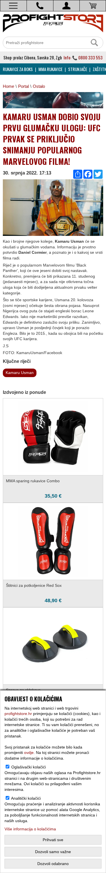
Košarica (93, 5)
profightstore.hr (18, 713)
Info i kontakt (40, 5)
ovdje (29, 752)
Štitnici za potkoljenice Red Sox (34, 585)
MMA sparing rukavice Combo (33, 481)
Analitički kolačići (26, 798)
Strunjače (77, 69)
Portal (23, 86)
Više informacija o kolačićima (30, 829)
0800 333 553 (90, 57)
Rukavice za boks (18, 69)
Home (8, 86)
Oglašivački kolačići (28, 767)
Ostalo (39, 86)
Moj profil (66, 5)
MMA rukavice (50, 69)
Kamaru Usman (20, 372)
